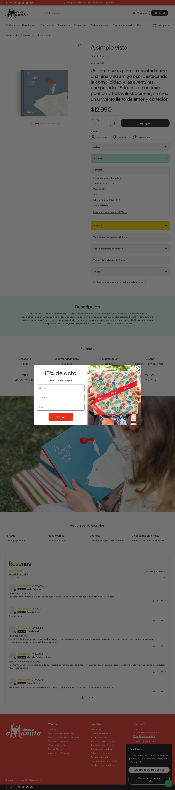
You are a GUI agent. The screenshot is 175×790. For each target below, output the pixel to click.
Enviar (61, 417)
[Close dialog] (137, 368)
